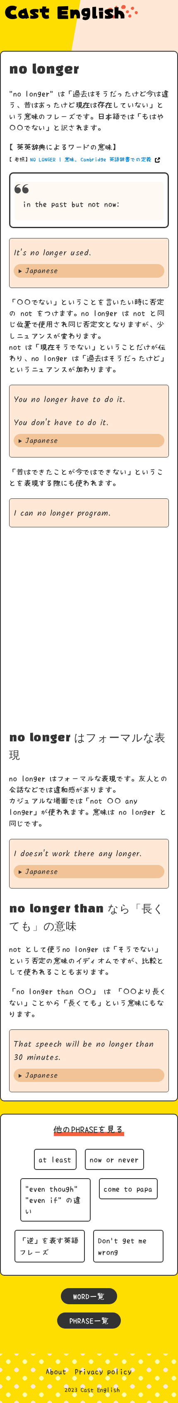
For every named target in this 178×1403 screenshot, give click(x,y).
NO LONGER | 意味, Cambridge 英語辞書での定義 (91, 159)
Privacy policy (103, 1371)
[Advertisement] (89, 628)
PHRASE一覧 (89, 1320)
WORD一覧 (88, 1296)
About (56, 1371)
